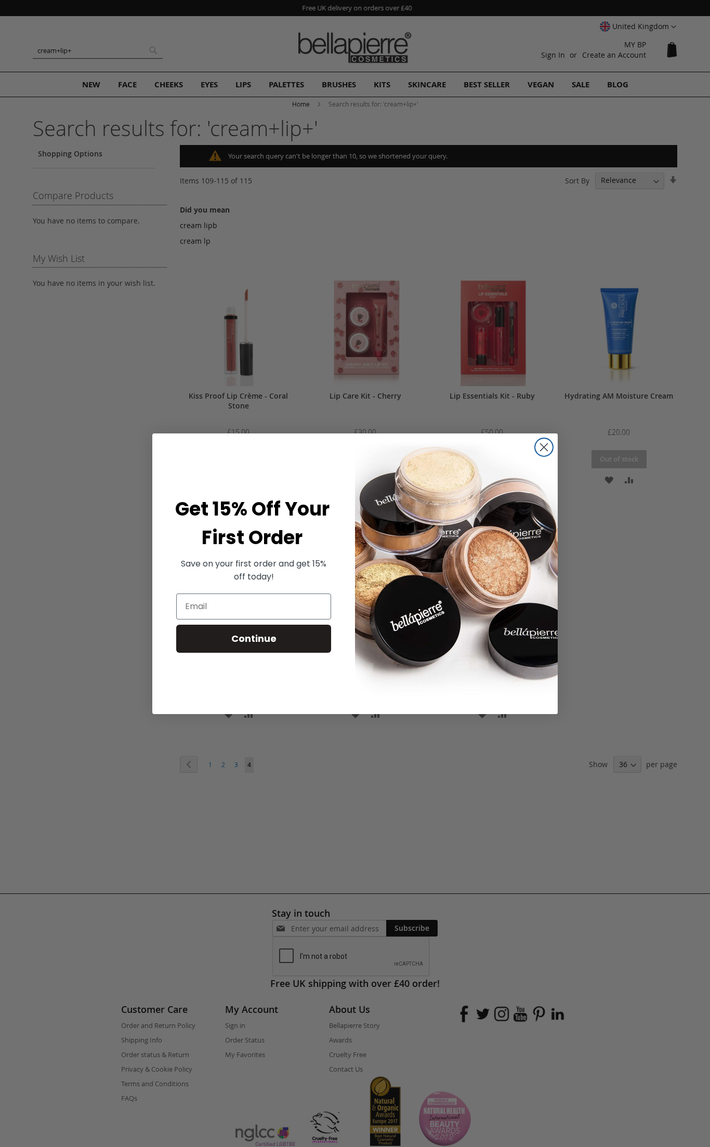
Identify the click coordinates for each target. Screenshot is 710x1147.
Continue (254, 638)
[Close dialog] (544, 447)
